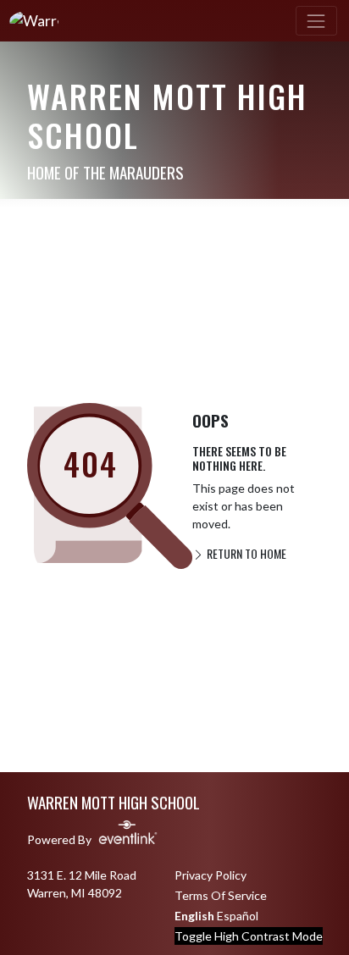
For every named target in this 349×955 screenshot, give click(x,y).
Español (237, 915)
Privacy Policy (210, 875)
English (194, 915)
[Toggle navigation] (316, 21)
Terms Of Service (220, 895)
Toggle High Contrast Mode (248, 936)
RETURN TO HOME (245, 553)
